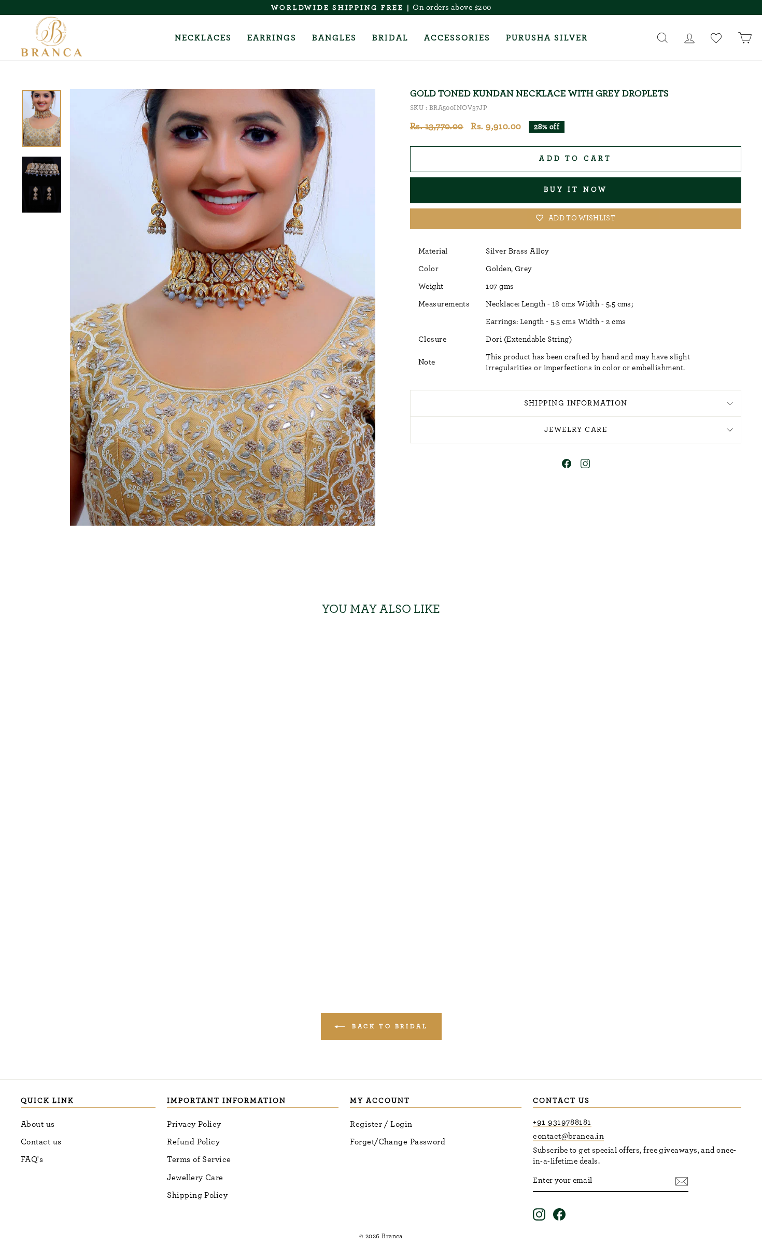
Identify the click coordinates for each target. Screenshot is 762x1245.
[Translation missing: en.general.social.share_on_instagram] (585, 465)
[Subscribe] (681, 1180)
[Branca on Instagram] (539, 1214)
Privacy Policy (194, 1124)
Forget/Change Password (397, 1142)
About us (38, 1124)
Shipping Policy (197, 1195)
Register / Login (381, 1124)
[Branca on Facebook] (559, 1214)
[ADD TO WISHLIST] (179, 654)
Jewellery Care (195, 1177)
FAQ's (32, 1159)
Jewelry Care (575, 429)
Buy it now (576, 189)
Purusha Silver (547, 38)
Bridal (390, 38)
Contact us (41, 1142)
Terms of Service (199, 1159)
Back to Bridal (388, 1026)
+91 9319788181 (562, 1122)
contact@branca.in (568, 1136)
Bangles (334, 38)
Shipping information (576, 403)
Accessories (457, 38)
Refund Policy (193, 1142)
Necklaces (203, 38)
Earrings (272, 38)
